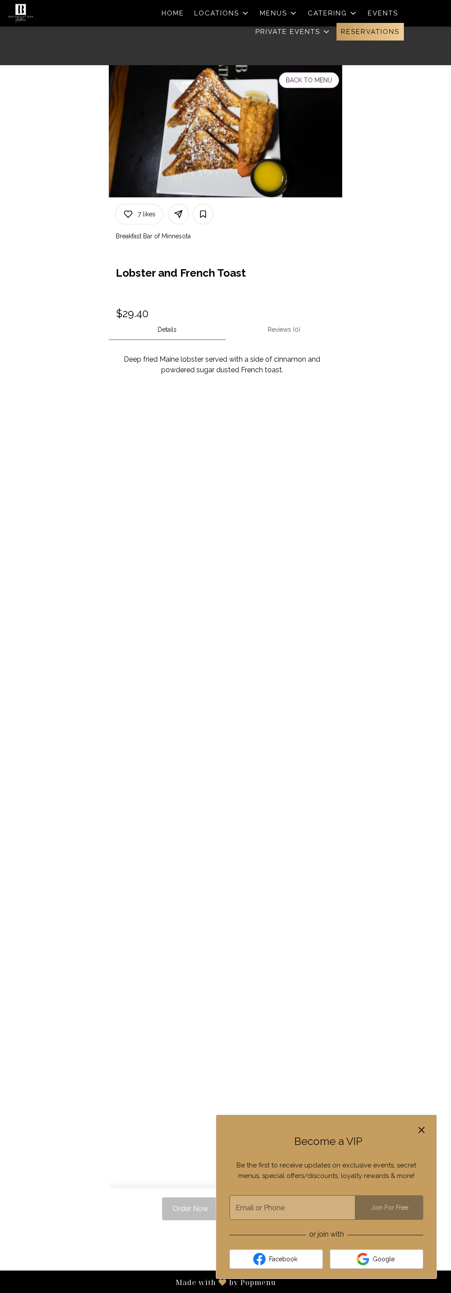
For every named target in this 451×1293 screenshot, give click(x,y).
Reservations (370, 32)
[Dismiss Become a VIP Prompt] (421, 1130)
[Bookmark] (203, 214)
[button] (222, 13)
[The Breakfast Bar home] (46, 13)
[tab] (167, 329)
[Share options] (178, 214)
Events (383, 13)
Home (173, 13)
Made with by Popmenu (138, 1282)
